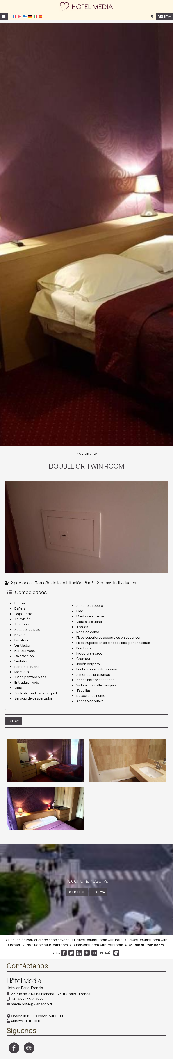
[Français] (14, 16)
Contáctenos (27, 965)
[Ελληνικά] (25, 16)
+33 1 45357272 (30, 999)
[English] (19, 16)
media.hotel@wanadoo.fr (31, 1004)
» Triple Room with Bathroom (45, 944)
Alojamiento (88, 453)
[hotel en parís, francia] (86, 6)
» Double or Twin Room (144, 944)
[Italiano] (35, 16)
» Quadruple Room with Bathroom (96, 944)
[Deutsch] (30, 16)
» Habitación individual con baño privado (38, 939)
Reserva (164, 16)
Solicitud (77, 892)
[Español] (40, 16)
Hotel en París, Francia (25, 987)
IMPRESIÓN (106, 952)
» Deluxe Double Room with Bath (97, 939)
